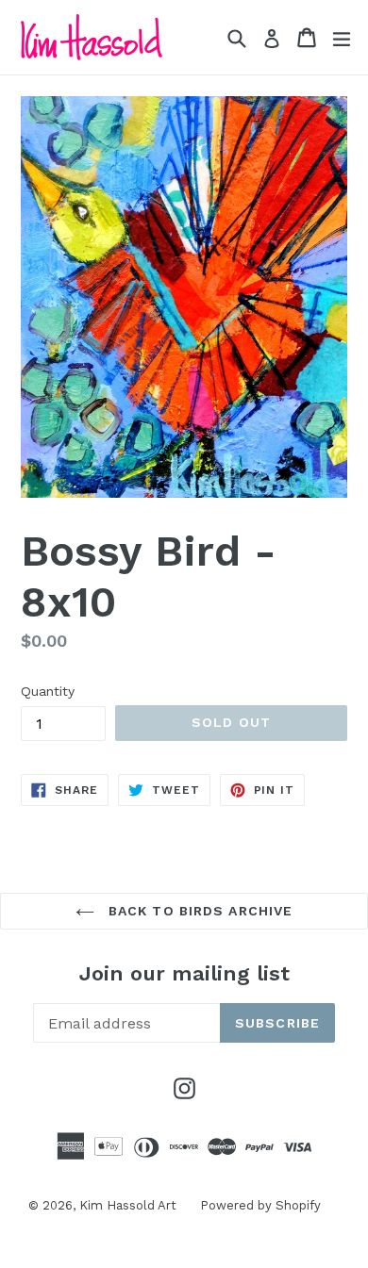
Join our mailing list (184, 973)
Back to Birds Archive (198, 910)
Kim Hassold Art (127, 1205)
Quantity (48, 691)
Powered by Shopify (260, 1205)
